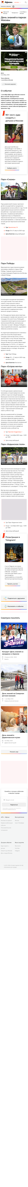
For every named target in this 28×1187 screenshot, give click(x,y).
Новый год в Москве (6, 829)
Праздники (15, 12)
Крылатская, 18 (13, 227)
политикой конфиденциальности (9, 788)
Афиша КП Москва (6, 12)
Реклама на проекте (6, 799)
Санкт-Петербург (19, 802)
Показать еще (14, 730)
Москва (17, 799)
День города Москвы (6, 832)
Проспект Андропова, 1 (15, 432)
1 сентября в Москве (23, 12)
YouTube (17, 827)
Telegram (17, 829)
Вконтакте (18, 825)
